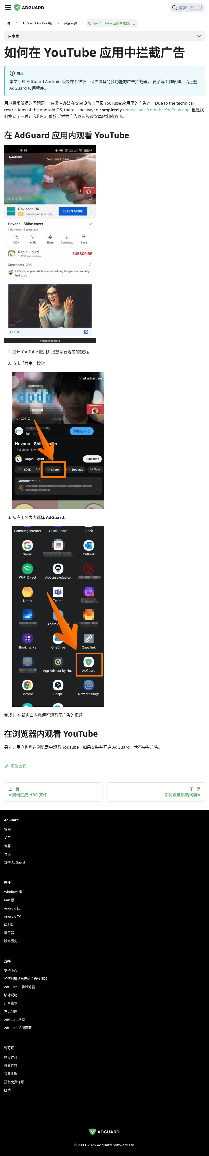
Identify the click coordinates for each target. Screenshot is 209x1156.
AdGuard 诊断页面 (18, 1027)
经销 (7, 1090)
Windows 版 (13, 891)
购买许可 (10, 1057)
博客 (7, 845)
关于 (7, 837)
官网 (7, 829)
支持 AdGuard (14, 862)
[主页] (9, 23)
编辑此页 (18, 766)
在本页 (13, 36)
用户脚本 (10, 1003)
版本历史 (10, 940)
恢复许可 (10, 1065)
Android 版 (12, 908)
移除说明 (10, 995)
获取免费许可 (14, 1082)
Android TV (12, 916)
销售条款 (10, 1073)
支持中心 (10, 970)
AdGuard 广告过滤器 (19, 986)
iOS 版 (8, 924)
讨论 (7, 854)
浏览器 (9, 932)
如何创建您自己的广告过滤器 (25, 978)
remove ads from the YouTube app (156, 110)
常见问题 (10, 1011)
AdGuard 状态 (14, 1019)
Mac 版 (9, 900)
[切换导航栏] (8, 7)
